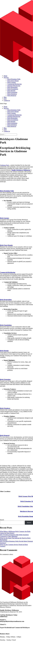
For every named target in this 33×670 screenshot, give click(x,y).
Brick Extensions (12, 92)
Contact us (7, 100)
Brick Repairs (11, 90)
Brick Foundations (12, 89)
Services (6, 77)
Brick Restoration (12, 87)
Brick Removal (11, 95)
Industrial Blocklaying (13, 85)
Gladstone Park (4, 165)
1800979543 (3, 616)
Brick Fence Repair (13, 81)
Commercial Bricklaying (14, 84)
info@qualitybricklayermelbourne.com (12, 621)
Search (2, 520)
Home (5, 76)
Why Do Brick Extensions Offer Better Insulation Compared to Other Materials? (14, 535)
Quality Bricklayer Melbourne (20, 170)
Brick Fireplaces (12, 94)
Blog (5, 97)
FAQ (5, 99)
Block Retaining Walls (13, 79)
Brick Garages (11, 82)
